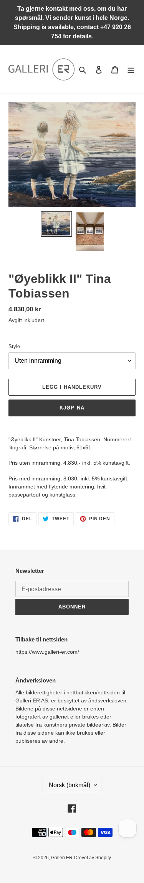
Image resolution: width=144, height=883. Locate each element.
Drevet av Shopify (92, 857)
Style (14, 346)
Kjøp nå (72, 408)
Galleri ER (62, 857)
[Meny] (131, 69)
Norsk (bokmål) (69, 785)
